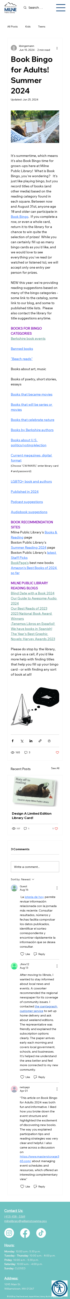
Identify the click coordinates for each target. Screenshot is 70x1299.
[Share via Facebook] (12, 741)
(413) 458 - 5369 (14, 1216)
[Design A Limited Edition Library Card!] (35, 791)
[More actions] (57, 48)
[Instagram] (9, 1233)
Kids (28, 26)
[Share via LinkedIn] (31, 741)
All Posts (12, 26)
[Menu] (61, 7)
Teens (41, 26)
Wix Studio (57, 1296)
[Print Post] (49, 741)
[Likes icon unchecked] (22, 954)
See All (55, 768)
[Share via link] (40, 741)
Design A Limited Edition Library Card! (32, 815)
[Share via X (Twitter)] (22, 741)
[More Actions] (57, 888)
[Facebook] (25, 1233)
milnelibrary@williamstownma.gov (25, 1221)
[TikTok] (41, 1233)
